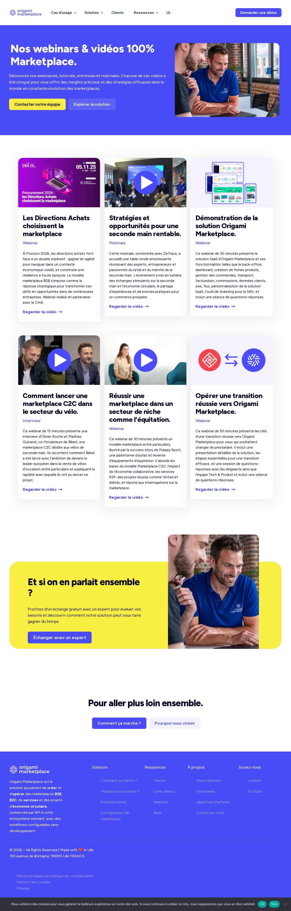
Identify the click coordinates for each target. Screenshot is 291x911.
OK (262, 904)
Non (274, 904)
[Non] (285, 904)
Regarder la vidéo (40, 312)
